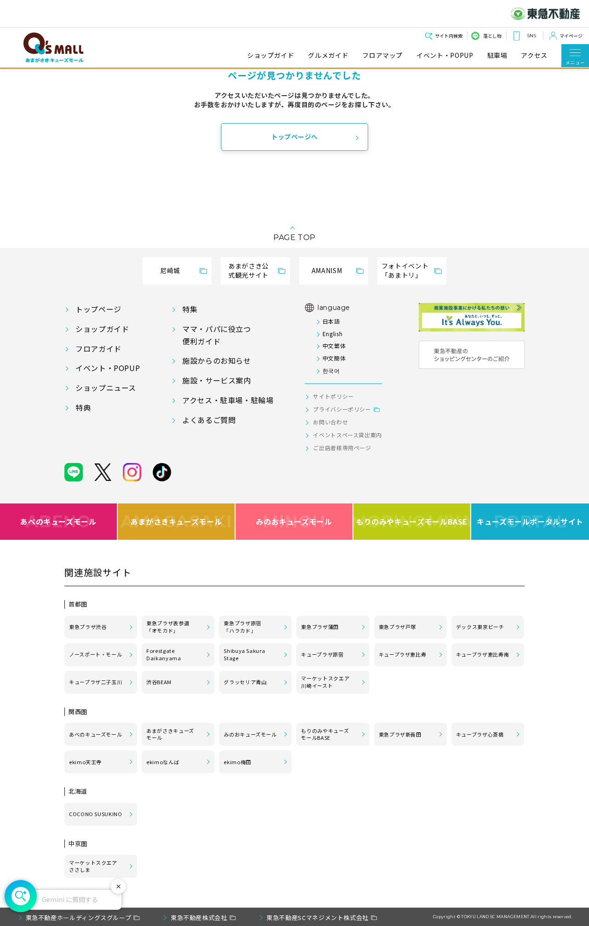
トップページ (98, 308)
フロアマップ (382, 55)
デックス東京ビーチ (480, 626)
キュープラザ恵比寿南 (482, 654)
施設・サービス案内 (216, 380)
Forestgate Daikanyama (163, 654)
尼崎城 (170, 270)
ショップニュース (105, 387)
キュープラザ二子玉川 (95, 682)
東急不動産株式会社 (199, 917)
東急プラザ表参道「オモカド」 (167, 626)
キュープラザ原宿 (322, 654)
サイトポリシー (333, 396)
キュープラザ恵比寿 (403, 654)
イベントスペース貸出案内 (347, 435)
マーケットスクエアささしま (93, 866)
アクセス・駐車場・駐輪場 (228, 400)
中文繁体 (334, 345)
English (332, 333)
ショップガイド (270, 55)
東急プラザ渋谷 (87, 626)
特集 (189, 308)
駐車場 (497, 55)
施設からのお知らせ (216, 360)
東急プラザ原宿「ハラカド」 (242, 626)
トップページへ (294, 136)
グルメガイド (328, 55)
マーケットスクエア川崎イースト (325, 681)
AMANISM (327, 270)
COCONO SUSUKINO (95, 813)
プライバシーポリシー (342, 409)
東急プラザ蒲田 (319, 626)
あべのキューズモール (58, 521)
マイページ (571, 35)
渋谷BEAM (159, 682)
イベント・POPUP (444, 55)
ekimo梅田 (237, 762)
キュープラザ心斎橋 (480, 734)
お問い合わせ (330, 422)
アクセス (534, 55)
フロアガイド (98, 348)
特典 (83, 407)
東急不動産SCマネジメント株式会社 (317, 917)
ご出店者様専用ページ (342, 448)
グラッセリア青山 (245, 682)
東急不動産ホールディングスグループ (79, 917)
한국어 (331, 370)
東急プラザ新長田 (400, 734)
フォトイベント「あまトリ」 (404, 270)
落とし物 (492, 35)
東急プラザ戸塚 (397, 626)
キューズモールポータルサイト (530, 521)
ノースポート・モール (95, 654)
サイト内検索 (448, 35)
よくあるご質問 (209, 419)
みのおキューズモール (294, 521)
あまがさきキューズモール (176, 521)
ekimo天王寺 (85, 762)
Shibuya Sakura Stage (244, 654)
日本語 (331, 321)
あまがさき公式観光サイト (248, 270)
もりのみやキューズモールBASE (412, 521)
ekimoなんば (162, 762)
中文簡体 (334, 358)
